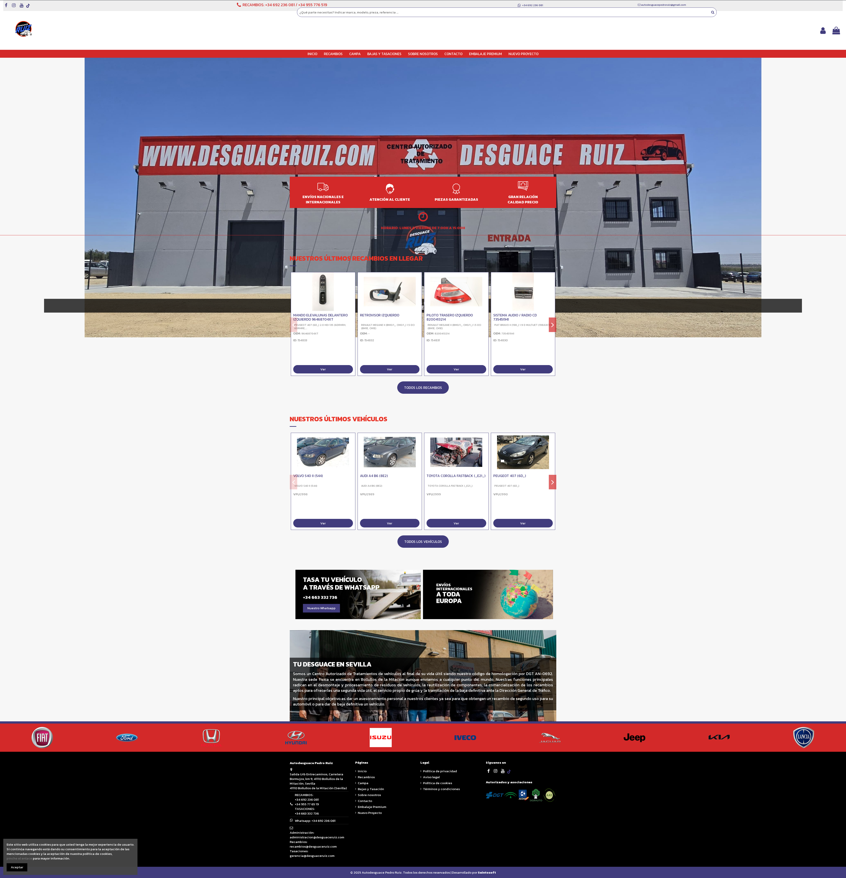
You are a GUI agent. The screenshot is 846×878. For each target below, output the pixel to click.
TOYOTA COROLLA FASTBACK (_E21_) (456, 476)
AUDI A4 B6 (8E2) (374, 476)
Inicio (362, 771)
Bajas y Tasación (371, 789)
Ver (323, 369)
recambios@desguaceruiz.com (313, 846)
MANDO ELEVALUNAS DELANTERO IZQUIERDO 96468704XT (320, 317)
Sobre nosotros (369, 795)
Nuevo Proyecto (370, 812)
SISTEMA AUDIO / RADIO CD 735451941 (515, 317)
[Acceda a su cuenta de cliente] (823, 30)
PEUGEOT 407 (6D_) (509, 476)
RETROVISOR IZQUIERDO (379, 315)
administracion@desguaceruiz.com (317, 837)
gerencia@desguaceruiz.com (312, 855)
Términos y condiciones (441, 789)
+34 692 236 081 (280, 5)
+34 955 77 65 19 (307, 804)
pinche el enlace (19, 858)
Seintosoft (487, 872)
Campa (363, 783)
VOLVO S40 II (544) (308, 476)
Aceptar (17, 867)
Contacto (365, 800)
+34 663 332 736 (307, 813)
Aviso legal (431, 777)
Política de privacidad (440, 771)
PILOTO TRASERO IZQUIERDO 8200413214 (450, 317)
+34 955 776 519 (312, 5)
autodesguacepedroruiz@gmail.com (663, 5)
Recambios (366, 777)
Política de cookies (437, 783)
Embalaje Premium (372, 806)
